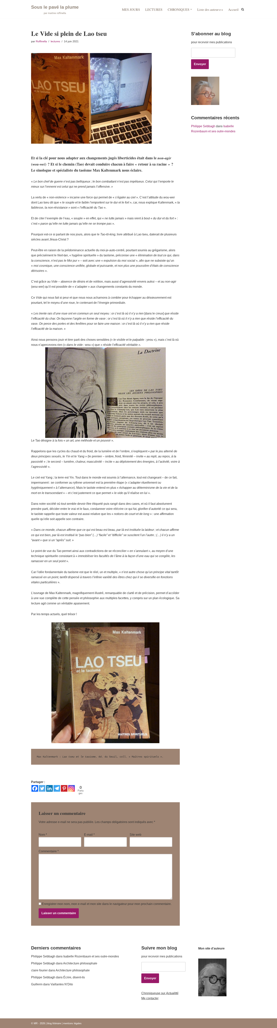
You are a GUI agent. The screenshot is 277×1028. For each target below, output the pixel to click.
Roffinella (41, 41)
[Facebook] (34, 788)
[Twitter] (42, 788)
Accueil (233, 9)
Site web (135, 834)
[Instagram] (71, 788)
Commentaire (49, 851)
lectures (55, 41)
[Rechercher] (242, 9)
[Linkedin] (49, 788)
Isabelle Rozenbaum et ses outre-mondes (91, 956)
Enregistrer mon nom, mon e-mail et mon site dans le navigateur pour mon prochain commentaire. (106, 903)
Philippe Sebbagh (203, 126)
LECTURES (153, 9)
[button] (191, 9)
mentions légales (72, 1023)
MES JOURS (131, 9)
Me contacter (149, 998)
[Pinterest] (64, 788)
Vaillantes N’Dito (62, 984)
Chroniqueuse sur (159, 993)
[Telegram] (57, 788)
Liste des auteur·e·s (210, 9)
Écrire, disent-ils (74, 977)
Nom (43, 834)
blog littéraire (54, 1023)
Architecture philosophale (80, 963)
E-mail (89, 834)
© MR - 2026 (38, 1023)
